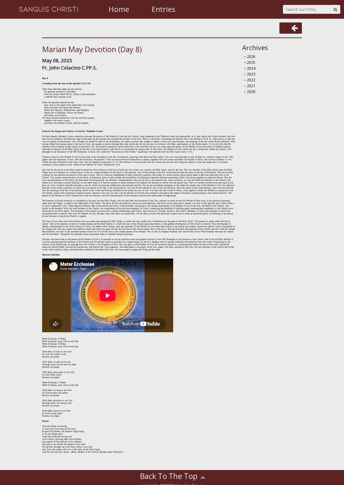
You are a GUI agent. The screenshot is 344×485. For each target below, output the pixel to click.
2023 (250, 74)
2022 (250, 80)
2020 (250, 91)
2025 (250, 62)
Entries (163, 9)
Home (119, 9)
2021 (250, 85)
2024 (250, 68)
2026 (250, 56)
